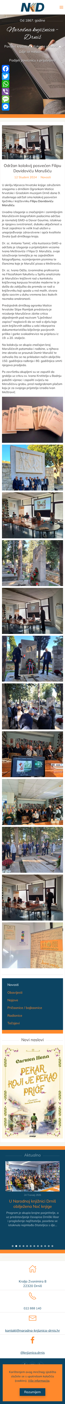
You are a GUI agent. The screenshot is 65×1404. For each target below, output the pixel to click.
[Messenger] (32, 107)
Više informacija (38, 1380)
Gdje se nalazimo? (32, 52)
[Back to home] (32, 7)
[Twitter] (32, 76)
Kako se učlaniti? (45, 46)
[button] (61, 7)
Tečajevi (13, 1023)
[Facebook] (32, 69)
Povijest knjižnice (17, 46)
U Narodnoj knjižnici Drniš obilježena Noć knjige (32, 1204)
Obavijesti (14, 992)
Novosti (46, 177)
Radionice (14, 1015)
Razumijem (32, 1392)
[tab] (13, 1246)
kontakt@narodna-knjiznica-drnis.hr (32, 1330)
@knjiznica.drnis (32, 1353)
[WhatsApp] (32, 84)
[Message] (32, 99)
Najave (12, 1000)
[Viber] (32, 91)
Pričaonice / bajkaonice (24, 1008)
